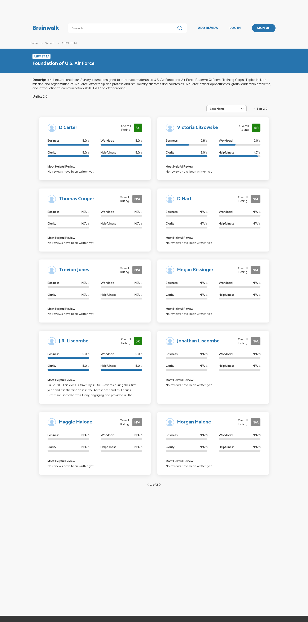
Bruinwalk (45, 28)
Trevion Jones (74, 270)
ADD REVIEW (208, 28)
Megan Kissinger (195, 270)
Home (34, 43)
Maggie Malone (75, 422)
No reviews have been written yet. (71, 171)
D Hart (184, 199)
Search (49, 43)
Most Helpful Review (61, 166)
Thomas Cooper (76, 199)
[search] (122, 28)
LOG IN (235, 28)
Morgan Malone (194, 422)
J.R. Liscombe (73, 341)
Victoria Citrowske (197, 128)
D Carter (68, 128)
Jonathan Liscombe (198, 341)
